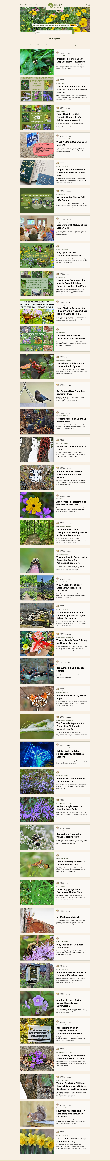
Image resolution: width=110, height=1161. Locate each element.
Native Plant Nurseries (62, 581)
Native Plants (45, 45)
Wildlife (37, 45)
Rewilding (29, 45)
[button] (73, 25)
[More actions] (87, 52)
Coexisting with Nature (62, 55)
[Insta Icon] (89, 5)
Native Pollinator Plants (62, 886)
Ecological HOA (60, 83)
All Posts (22, 45)
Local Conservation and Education (64, 138)
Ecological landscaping (62, 222)
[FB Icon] (86, 5)
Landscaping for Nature (58, 45)
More (83, 45)
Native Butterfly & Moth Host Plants (65, 803)
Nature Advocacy (60, 111)
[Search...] (73, 32)
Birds (57, 388)
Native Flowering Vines (73, 45)
